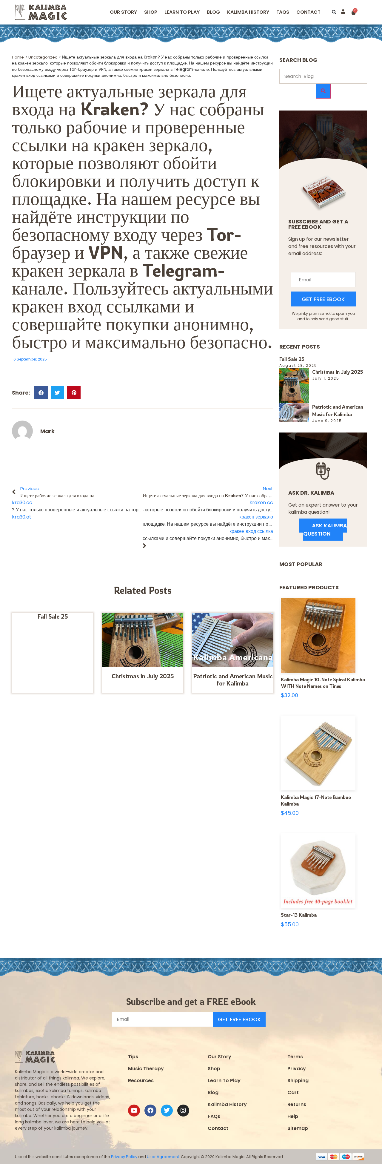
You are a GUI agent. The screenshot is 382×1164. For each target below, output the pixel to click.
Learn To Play (224, 1080)
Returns (296, 1104)
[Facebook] (150, 1111)
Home (18, 57)
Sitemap (297, 1128)
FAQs (214, 1116)
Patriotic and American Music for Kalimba (233, 679)
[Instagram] (183, 1111)
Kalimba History (248, 12)
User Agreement (163, 1157)
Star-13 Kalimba (299, 915)
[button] (334, 12)
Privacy (296, 1068)
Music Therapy (146, 1068)
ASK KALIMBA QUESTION (325, 529)
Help (292, 1116)
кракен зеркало (150, 144)
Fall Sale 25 (52, 616)
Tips (133, 1056)
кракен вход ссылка (251, 531)
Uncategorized (43, 57)
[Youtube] (134, 1111)
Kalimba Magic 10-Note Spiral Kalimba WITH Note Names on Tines (323, 683)
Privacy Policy (124, 1157)
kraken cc (261, 502)
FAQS (282, 12)
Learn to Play (182, 12)
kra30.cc (22, 502)
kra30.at (21, 516)
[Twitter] (167, 1111)
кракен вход (57, 306)
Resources (141, 1080)
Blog (213, 12)
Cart (293, 1092)
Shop (150, 12)
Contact (308, 12)
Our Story (123, 12)
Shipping (298, 1080)
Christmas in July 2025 (143, 676)
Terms (295, 1056)
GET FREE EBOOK (323, 299)
